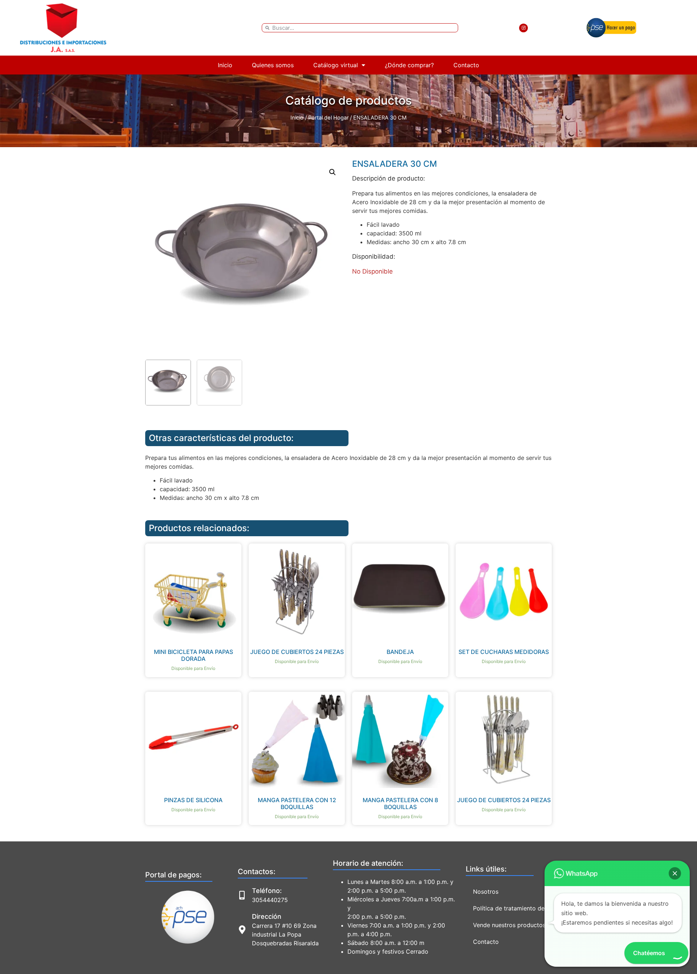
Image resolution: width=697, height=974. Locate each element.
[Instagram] (523, 28)
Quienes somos (273, 65)
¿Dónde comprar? (409, 65)
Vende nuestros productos (509, 925)
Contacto (466, 65)
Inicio (225, 65)
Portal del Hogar (328, 117)
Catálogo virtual (335, 65)
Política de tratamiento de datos (517, 908)
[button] (332, 172)
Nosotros (485, 891)
